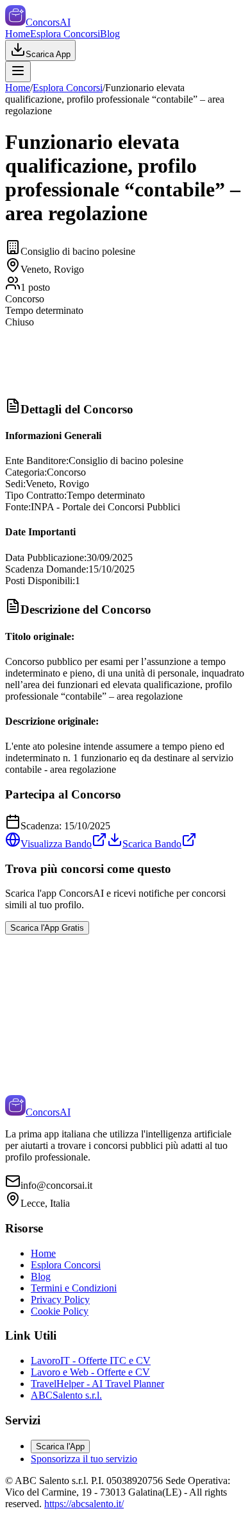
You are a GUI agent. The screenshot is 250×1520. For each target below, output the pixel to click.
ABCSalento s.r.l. (66, 1395)
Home (17, 33)
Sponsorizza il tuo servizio (84, 1458)
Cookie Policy (59, 1311)
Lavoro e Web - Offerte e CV (90, 1372)
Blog (110, 33)
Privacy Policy (60, 1299)
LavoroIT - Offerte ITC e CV (91, 1360)
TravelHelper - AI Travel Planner (97, 1383)
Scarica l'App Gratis (47, 928)
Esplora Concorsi (65, 33)
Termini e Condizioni (74, 1287)
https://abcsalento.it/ (84, 1503)
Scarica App (48, 54)
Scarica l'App (60, 1446)
